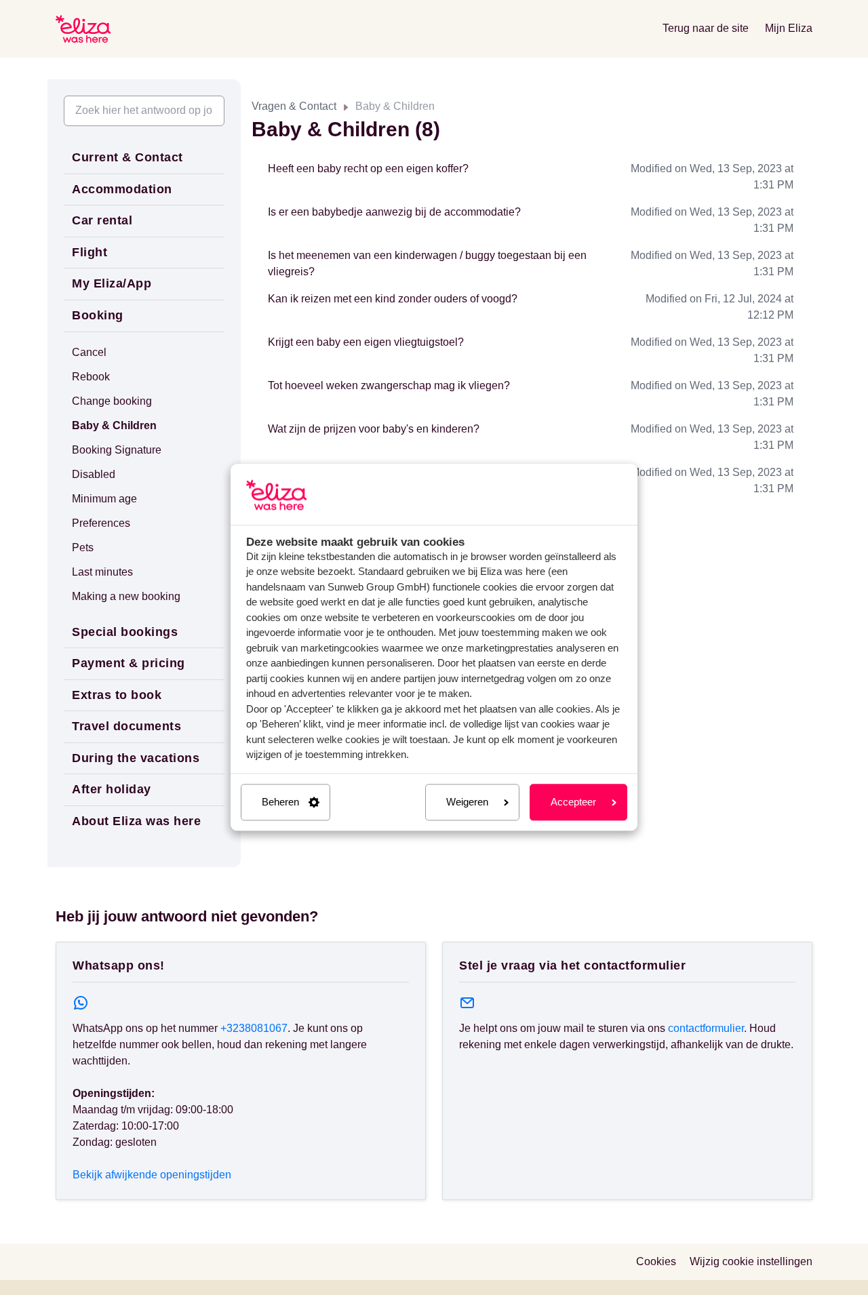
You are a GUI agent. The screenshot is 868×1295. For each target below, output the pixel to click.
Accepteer (573, 802)
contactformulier (706, 1028)
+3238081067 (254, 1028)
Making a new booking (126, 596)
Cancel (89, 352)
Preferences (101, 523)
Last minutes (102, 572)
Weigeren (467, 802)
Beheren (280, 802)
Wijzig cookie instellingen (751, 1261)
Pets (83, 547)
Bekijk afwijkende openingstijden (152, 1174)
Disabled (93, 474)
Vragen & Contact (294, 106)
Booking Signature (116, 450)
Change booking (112, 401)
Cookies (656, 1261)
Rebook (91, 376)
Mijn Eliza (788, 28)
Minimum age (104, 498)
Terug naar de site (706, 28)
